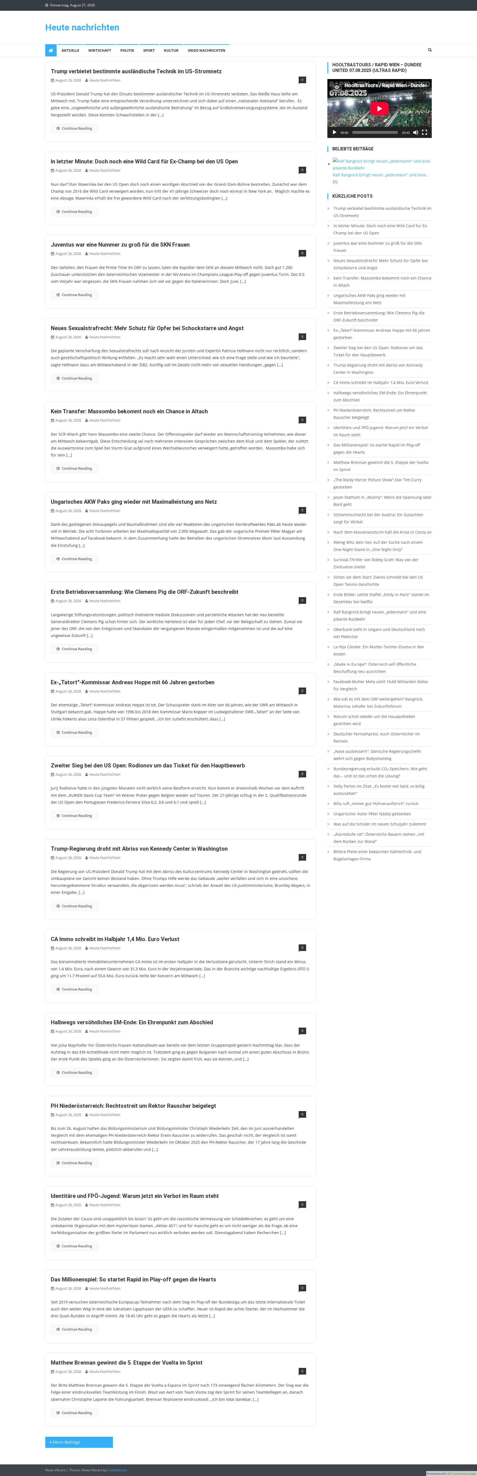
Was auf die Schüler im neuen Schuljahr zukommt (379, 824)
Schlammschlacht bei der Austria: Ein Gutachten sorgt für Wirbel (378, 518)
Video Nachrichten (207, 50)
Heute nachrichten (82, 27)
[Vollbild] (424, 132)
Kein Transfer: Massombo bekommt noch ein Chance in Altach (129, 411)
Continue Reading (77, 128)
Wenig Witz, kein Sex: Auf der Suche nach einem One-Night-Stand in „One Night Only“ (378, 546)
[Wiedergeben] (334, 132)
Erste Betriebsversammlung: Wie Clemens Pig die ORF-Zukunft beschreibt (145, 592)
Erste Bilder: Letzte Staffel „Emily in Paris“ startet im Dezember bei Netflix (381, 598)
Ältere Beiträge (66, 1442)
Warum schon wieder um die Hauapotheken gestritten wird (374, 720)
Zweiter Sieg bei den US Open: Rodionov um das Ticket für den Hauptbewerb (148, 765)
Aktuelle (70, 50)
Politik (127, 50)
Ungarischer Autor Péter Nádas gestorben (372, 813)
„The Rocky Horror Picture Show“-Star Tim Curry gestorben (377, 483)
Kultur (171, 50)
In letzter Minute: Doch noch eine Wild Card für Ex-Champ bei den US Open (144, 161)
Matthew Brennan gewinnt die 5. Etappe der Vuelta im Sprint (127, 1362)
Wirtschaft (99, 50)
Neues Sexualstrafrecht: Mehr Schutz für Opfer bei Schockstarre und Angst (147, 328)
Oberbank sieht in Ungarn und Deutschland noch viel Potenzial (379, 633)
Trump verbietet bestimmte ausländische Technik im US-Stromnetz (136, 71)
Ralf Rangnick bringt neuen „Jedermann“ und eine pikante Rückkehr (379, 615)
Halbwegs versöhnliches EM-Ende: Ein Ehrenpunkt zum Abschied (132, 1022)
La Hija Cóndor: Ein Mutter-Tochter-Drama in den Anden (378, 650)
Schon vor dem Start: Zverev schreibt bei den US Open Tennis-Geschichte (378, 580)
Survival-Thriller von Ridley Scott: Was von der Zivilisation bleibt (375, 563)
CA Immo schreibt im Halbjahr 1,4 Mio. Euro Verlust (115, 939)
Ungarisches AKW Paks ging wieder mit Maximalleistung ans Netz (134, 501)
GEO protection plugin (461, 1473)
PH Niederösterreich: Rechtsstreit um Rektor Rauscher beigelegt (133, 1106)
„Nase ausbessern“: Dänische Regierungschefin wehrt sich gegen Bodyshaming (377, 755)
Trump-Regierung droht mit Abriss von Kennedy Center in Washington (139, 848)
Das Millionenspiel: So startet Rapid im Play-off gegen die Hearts (133, 1279)
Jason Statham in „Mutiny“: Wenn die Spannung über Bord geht (382, 501)
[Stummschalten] (415, 132)
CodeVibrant (116, 1470)
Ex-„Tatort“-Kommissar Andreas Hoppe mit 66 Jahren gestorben (132, 682)
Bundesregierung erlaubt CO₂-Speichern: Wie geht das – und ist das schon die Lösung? (380, 772)
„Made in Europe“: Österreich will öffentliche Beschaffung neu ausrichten (374, 668)
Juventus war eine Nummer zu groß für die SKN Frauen (120, 244)
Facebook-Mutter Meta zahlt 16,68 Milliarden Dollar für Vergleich (380, 685)
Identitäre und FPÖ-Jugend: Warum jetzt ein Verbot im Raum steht (135, 1196)
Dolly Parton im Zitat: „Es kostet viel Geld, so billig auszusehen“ (379, 789)
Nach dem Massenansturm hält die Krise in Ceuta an (382, 532)
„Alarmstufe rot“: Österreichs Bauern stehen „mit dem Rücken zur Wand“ (378, 838)
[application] (379, 108)
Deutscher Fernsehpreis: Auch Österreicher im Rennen (376, 737)
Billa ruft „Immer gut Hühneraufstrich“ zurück (375, 803)
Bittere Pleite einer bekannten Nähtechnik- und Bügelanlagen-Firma (377, 855)
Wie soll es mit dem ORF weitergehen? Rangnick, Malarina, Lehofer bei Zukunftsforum (378, 702)
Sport (149, 50)
